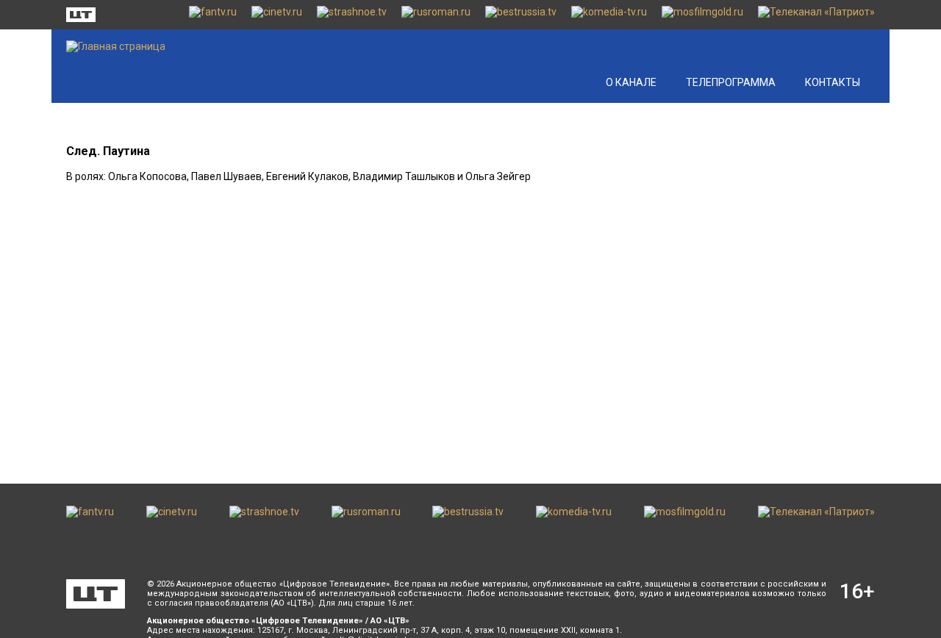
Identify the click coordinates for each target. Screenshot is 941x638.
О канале (631, 82)
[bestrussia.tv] (521, 15)
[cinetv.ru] (276, 15)
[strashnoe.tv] (352, 15)
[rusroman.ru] (435, 15)
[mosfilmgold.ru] (702, 15)
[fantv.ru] (213, 15)
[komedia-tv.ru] (609, 15)
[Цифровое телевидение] (95, 594)
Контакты (832, 82)
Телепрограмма (731, 82)
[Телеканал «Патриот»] (816, 15)
